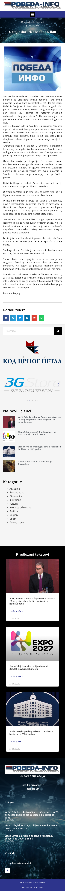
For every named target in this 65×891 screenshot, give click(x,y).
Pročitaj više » (16, 611)
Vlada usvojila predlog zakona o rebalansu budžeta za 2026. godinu (39, 448)
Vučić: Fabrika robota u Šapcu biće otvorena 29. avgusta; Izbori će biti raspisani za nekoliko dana (39, 419)
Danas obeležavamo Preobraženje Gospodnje (35, 462)
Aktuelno (28, 22)
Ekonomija (15, 496)
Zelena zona (16, 522)
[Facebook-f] (7, 870)
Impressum (32, 788)
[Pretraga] (58, 331)
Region (13, 515)
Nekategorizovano (20, 507)
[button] (32, 14)
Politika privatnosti (32, 785)
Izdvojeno (15, 499)
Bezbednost (38, 22)
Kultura (13, 503)
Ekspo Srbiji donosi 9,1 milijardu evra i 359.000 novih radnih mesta (37, 433)
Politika (13, 511)
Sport (12, 518)
